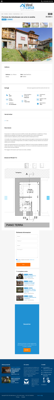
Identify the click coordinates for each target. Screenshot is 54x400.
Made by (39, 395)
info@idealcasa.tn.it (47, 372)
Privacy (17, 397)
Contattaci (43, 384)
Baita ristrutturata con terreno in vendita (15, 380)
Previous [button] (3, 45)
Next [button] (51, 45)
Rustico (10, 13)
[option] (27, 25)
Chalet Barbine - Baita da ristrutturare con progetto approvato (30, 290)
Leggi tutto (29, 375)
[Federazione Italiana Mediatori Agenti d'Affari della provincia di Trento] (27, 381)
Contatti (23, 397)
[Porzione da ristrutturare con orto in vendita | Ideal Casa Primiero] (27, 6)
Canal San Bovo (16, 13)
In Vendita (6, 13)
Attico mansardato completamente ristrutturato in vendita (15, 370)
